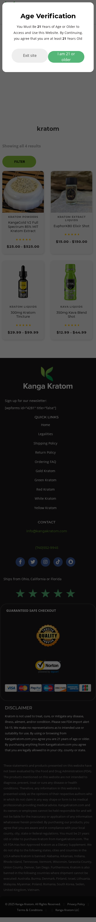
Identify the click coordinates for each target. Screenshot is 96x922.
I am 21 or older (66, 56)
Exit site (30, 55)
